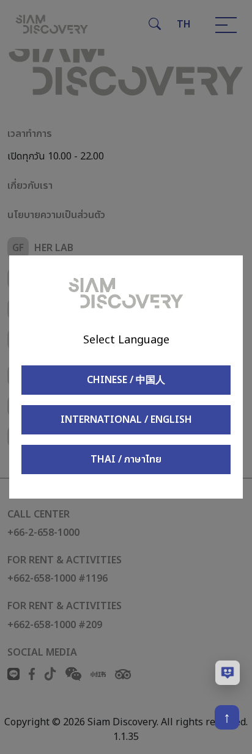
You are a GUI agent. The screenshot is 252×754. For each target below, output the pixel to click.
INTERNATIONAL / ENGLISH (126, 419)
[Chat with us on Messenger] (227, 673)
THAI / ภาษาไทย (126, 459)
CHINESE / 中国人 (126, 380)
